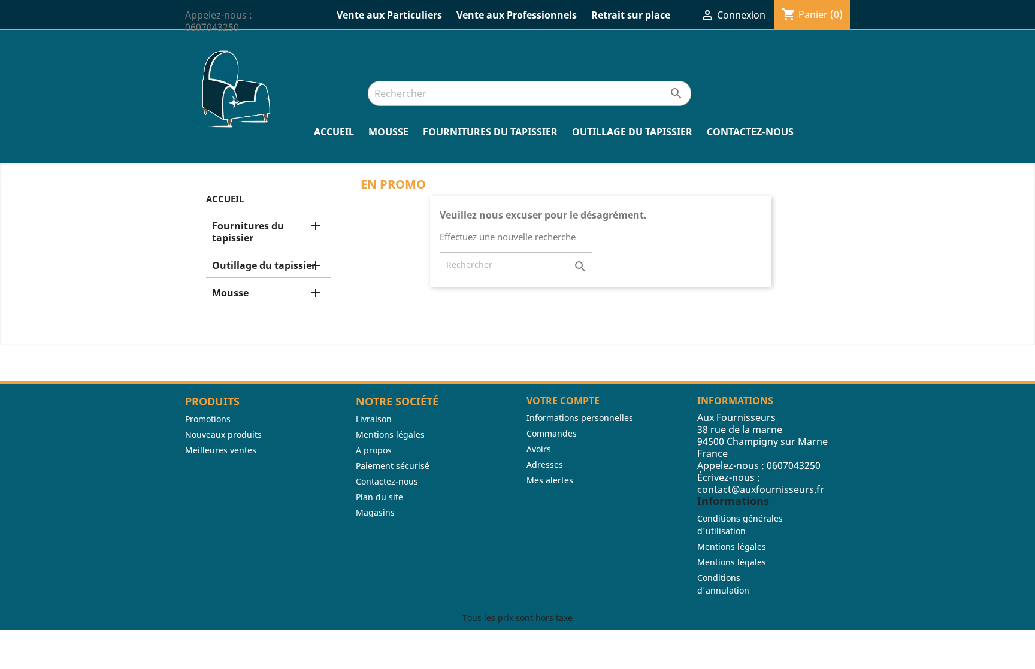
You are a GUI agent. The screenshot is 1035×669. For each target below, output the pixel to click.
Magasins (375, 512)
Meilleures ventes (220, 450)
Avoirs (538, 449)
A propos (374, 450)
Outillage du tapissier (632, 131)
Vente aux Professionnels (516, 15)
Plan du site (379, 496)
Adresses (544, 464)
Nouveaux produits (223, 434)
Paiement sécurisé (392, 465)
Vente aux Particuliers (389, 15)
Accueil (334, 131)
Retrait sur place (630, 15)
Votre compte (563, 400)
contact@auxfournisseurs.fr (760, 489)
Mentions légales (390, 434)
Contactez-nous (750, 131)
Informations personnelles (579, 417)
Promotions (208, 419)
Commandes (551, 433)
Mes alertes (549, 480)
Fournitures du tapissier (490, 131)
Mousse (388, 131)
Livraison (374, 419)
